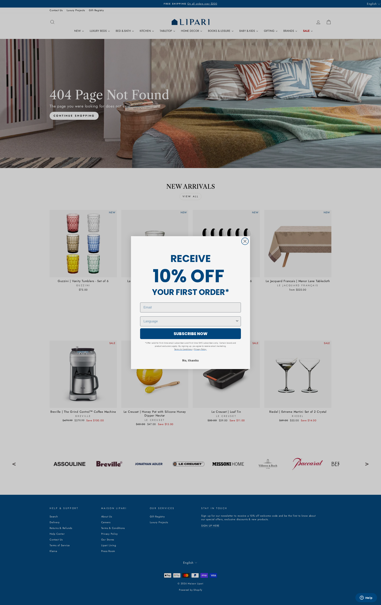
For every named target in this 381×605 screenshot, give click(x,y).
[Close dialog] (244, 241)
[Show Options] (237, 321)
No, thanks (190, 360)
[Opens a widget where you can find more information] (366, 598)
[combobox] (189, 321)
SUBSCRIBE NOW (191, 333)
